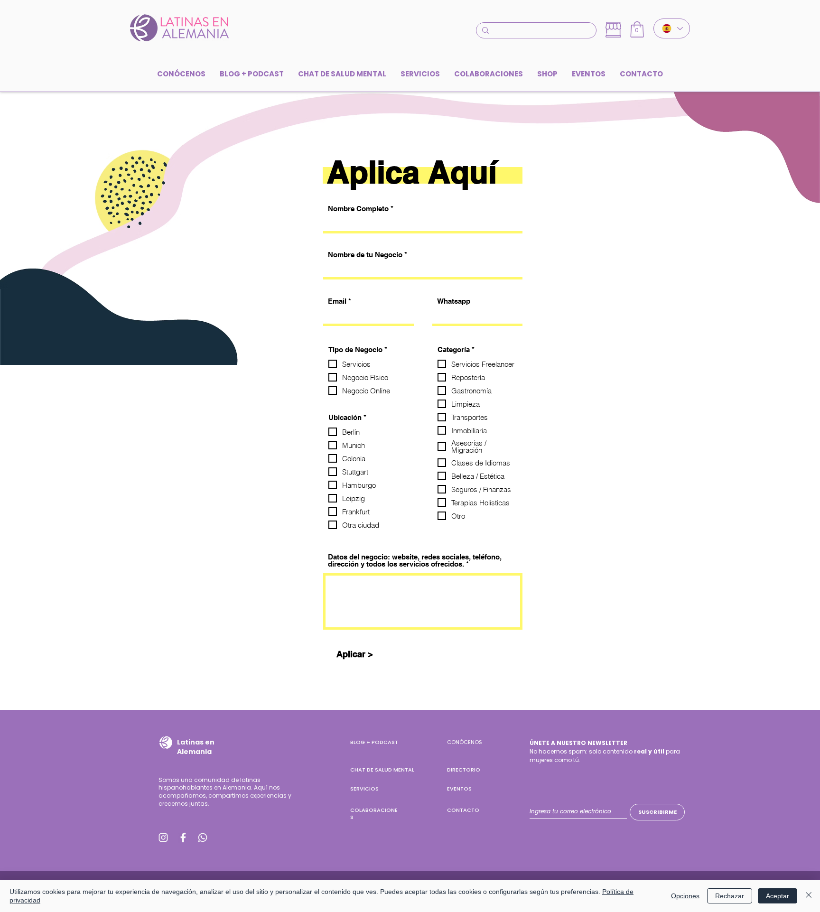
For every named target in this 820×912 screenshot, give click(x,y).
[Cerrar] (808, 895)
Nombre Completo (358, 208)
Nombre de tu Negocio (366, 254)
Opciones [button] (685, 896)
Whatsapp (453, 301)
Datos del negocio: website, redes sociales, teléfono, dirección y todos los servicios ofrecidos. (415, 560)
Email (337, 301)
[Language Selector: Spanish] (671, 28)
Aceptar (777, 896)
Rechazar (729, 896)
